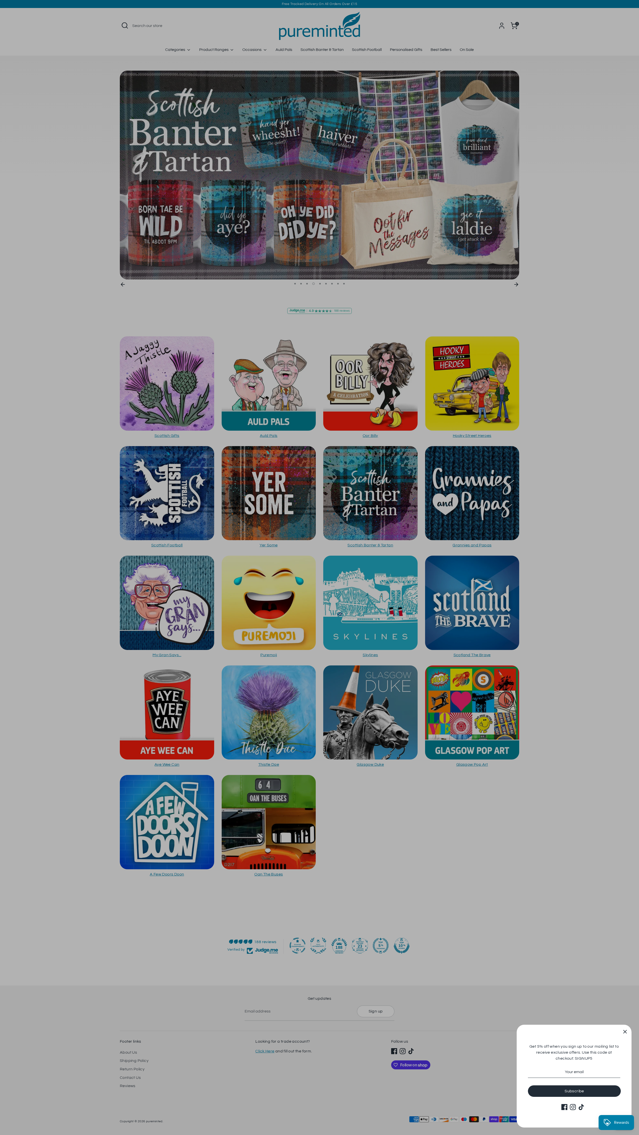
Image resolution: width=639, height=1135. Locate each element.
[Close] (625, 1031)
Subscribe (574, 1091)
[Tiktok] (581, 1107)
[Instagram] (573, 1107)
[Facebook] (564, 1107)
